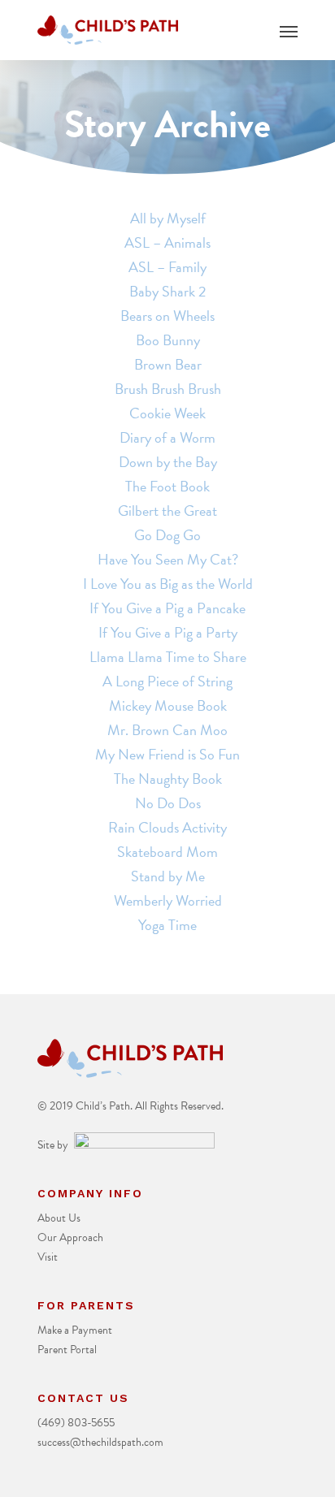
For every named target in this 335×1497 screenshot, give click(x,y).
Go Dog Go (167, 535)
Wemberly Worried (168, 900)
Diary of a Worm (167, 437)
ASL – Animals (167, 242)
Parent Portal (67, 1349)
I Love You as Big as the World (168, 584)
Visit (47, 1257)
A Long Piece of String (167, 681)
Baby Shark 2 (167, 291)
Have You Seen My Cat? (168, 559)
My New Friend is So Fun (167, 754)
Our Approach (70, 1237)
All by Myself (168, 218)
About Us (58, 1218)
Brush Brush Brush (168, 389)
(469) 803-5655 (76, 1422)
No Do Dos (168, 803)
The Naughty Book (168, 779)
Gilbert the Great (167, 510)
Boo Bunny (168, 340)
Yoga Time (167, 925)
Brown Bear (168, 364)
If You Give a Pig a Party (167, 632)
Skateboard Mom (167, 852)
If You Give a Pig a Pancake (167, 608)
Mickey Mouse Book (168, 705)
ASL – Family (167, 267)
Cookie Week (167, 413)
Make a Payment (74, 1330)
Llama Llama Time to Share (167, 657)
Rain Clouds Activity (167, 827)
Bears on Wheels (167, 316)
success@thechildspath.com (100, 1442)
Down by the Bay (168, 462)
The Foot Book (167, 486)
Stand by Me (168, 876)
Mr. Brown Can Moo (167, 730)
